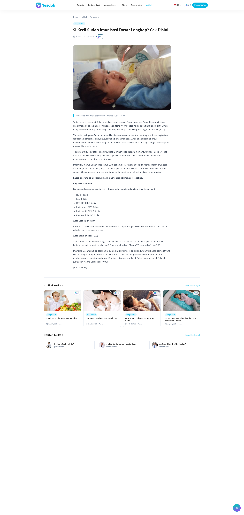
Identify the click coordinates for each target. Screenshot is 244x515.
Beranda (80, 5)
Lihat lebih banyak (192, 285)
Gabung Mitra (136, 5)
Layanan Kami (110, 5)
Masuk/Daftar (200, 5)
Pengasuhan (95, 17)
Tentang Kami (94, 5)
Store (124, 5)
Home (75, 17)
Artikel (148, 5)
